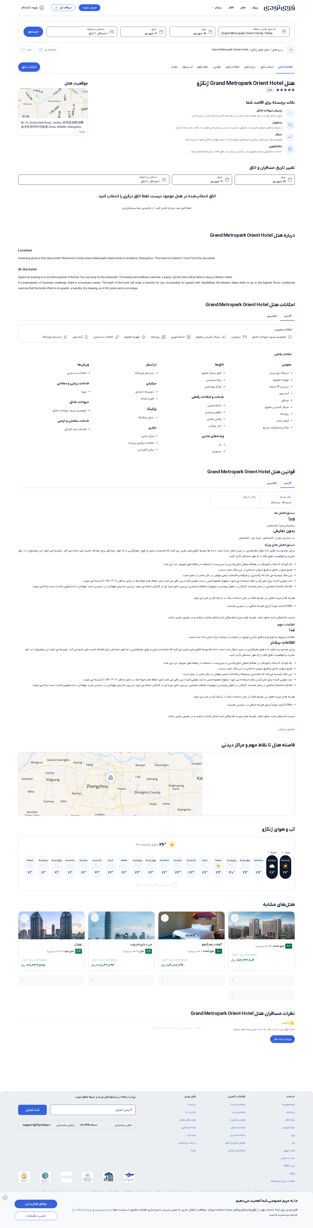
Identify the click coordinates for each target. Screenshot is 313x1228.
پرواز (255, 8)
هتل (243, 8)
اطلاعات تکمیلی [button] (236, 1097)
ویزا (293, 1135)
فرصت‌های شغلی (188, 1120)
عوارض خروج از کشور (235, 1143)
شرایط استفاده (83, 1210)
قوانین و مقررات (237, 1120)
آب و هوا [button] (188, 67)
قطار (231, 8)
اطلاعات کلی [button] (285, 67)
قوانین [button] (217, 67)
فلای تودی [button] (190, 1097)
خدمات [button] (291, 1097)
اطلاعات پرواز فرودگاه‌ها (283, 1181)
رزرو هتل (277, 50)
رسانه (193, 1150)
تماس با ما (190, 1112)
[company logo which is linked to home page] (278, 7)
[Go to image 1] (266, 935)
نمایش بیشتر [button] (287, 729)
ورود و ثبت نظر (282, 1039)
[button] (216, 7)
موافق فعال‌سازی (36, 1204)
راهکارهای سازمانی (236, 1150)
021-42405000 (89, 1125)
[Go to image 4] (259, 935)
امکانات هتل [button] (232, 67)
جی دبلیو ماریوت (141, 944)
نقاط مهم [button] (202, 67)
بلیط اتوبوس (288, 1127)
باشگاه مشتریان (237, 1135)
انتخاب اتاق (29, 67)
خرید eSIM (289, 1166)
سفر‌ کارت (191, 1135)
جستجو (33, 32)
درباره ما (192, 1104)
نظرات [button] (174, 67)
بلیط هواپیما (288, 1104)
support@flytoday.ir (37, 1125)
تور (293, 1143)
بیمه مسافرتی (288, 1158)
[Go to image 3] (261, 935)
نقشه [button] (82, 131)
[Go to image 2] (263, 935)
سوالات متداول (238, 1127)
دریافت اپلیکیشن (187, 1143)
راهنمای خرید (238, 1112)
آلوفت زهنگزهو (212, 944)
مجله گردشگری (189, 1127)
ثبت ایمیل (32, 1110)
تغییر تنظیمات (36, 1216)
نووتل (78, 944)
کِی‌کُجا (292, 1173)
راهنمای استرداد (237, 1104)
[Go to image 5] (256, 935)
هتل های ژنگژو (260, 50)
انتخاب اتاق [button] (267, 67)
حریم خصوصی (103, 1210)
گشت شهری (289, 1150)
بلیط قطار (290, 1120)
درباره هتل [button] (250, 67)
